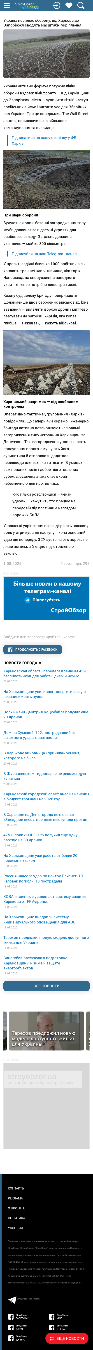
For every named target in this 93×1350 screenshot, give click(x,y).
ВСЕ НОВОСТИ (46, 985)
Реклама (15, 1198)
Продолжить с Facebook (36, 649)
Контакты (16, 1188)
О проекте (16, 1208)
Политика (16, 1218)
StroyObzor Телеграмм (28, 1298)
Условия (15, 1228)
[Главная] (27, 6)
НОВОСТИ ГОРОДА (22, 662)
